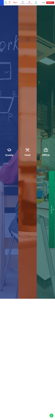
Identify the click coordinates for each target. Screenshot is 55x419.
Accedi (43, 2)
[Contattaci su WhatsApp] (51, 415)
